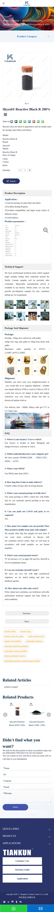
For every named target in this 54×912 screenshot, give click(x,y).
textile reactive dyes (36, 636)
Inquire (13, 181)
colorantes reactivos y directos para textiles (22, 661)
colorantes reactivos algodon (16, 646)
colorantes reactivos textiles (15, 651)
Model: (6, 135)
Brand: (5, 142)
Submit (15, 807)
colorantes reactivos (34, 641)
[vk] (20, 902)
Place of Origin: (9, 155)
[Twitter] (8, 902)
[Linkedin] (4, 902)
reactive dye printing (12, 641)
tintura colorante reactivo (14, 656)
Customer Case (22, 861)
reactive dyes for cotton (13, 636)
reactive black (10, 631)
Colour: (6, 162)
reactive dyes (25, 631)
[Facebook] (12, 902)
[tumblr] (16, 902)
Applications (22, 878)
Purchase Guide (22, 870)
